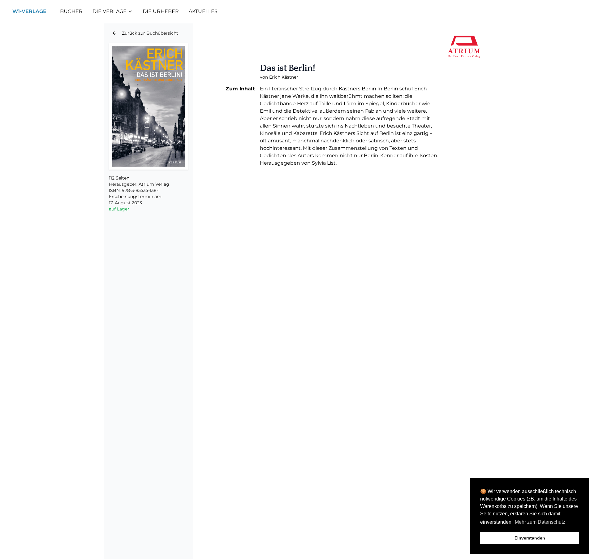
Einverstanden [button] (529, 537)
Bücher (71, 11)
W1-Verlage (29, 11)
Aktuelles (203, 11)
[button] (145, 33)
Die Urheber (161, 11)
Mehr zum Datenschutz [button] (540, 522)
